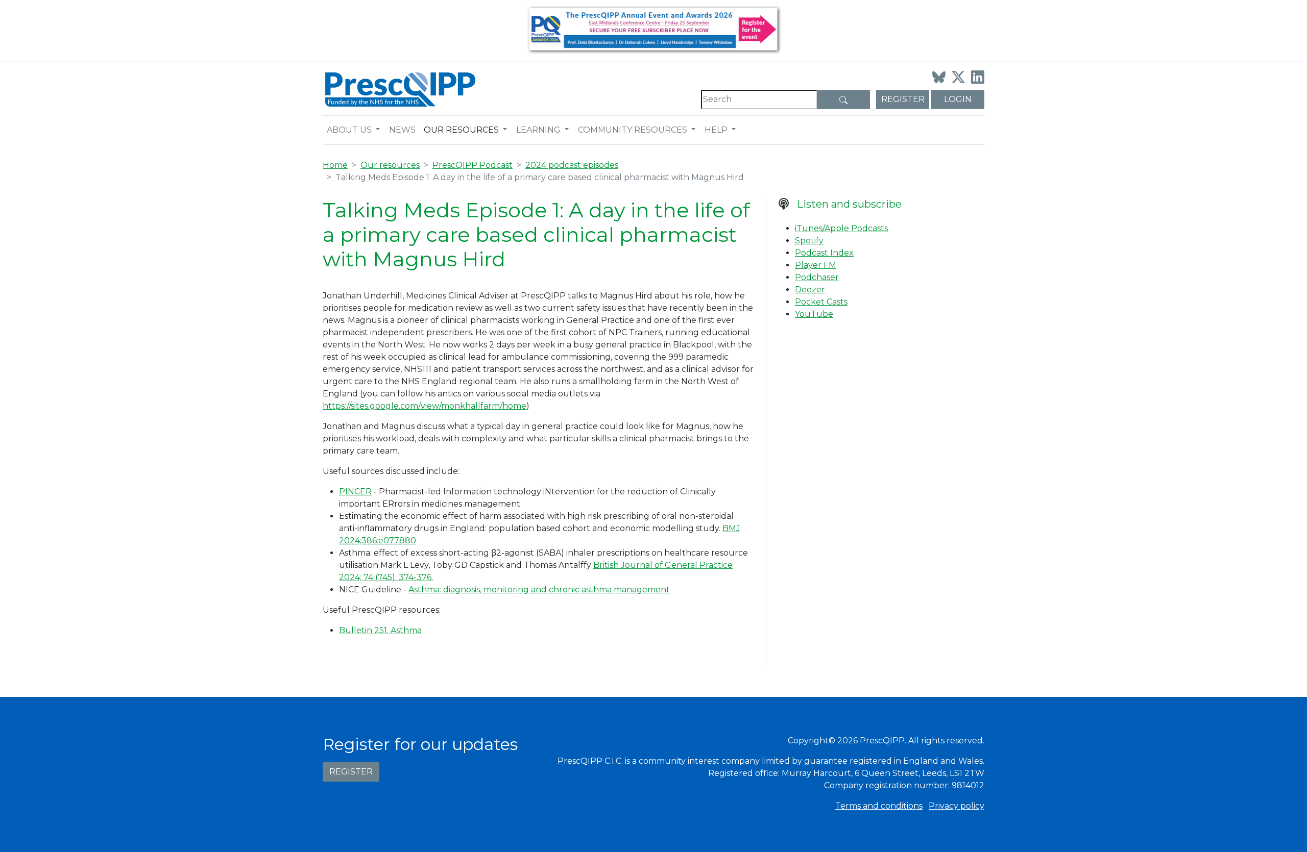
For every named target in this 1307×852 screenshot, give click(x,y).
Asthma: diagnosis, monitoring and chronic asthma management (539, 589)
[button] (380, 130)
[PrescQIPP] (399, 88)
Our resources (461, 130)
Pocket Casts (821, 302)
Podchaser (817, 277)
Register (903, 99)
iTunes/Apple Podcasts (841, 228)
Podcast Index (824, 253)
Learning (538, 130)
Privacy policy (956, 806)
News (402, 130)
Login (958, 99)
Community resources (632, 130)
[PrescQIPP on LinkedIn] (977, 77)
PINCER (355, 491)
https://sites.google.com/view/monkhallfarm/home (424, 406)
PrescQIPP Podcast (472, 165)
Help (716, 130)
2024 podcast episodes (571, 165)
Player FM (815, 265)
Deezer (810, 289)
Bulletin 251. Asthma (380, 630)
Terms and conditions (879, 806)
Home (335, 165)
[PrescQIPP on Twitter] (958, 77)
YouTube (814, 314)
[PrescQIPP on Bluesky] (939, 77)
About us (349, 130)
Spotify (809, 240)
